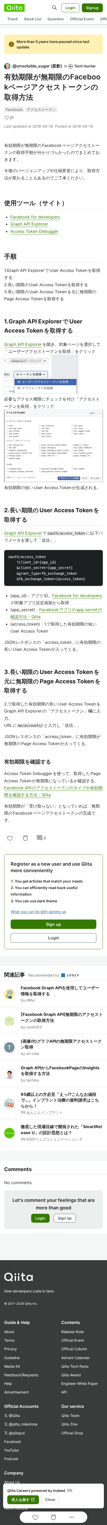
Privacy (10, 1349)
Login (70, 7)
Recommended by (44, 975)
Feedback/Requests (21, 1375)
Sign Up (65, 1218)
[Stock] (25, 838)
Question (56, 19)
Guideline (12, 1357)
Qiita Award (71, 1375)
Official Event (82, 19)
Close (50, 1499)
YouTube (11, 1450)
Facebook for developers (35, 217)
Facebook (14, 109)
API (64, 1392)
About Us (12, 1482)
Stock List (32, 19)
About (9, 1331)
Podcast (11, 1459)
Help (8, 1383)
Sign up (53, 924)
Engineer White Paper (79, 1383)
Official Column (74, 1349)
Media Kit (12, 1366)
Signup (92, 7)
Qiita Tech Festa (75, 1366)
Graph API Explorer (29, 224)
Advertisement (16, 1392)
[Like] (10, 838)
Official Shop (72, 1433)
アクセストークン (41, 109)
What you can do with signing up (38, 911)
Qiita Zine (69, 1424)
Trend (12, 19)
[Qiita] (14, 8)
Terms (9, 1340)
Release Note (72, 1331)
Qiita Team (70, 1415)
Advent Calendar (75, 1357)
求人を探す (23, 1499)
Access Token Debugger (34, 231)
